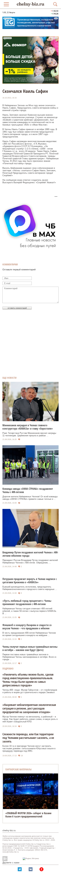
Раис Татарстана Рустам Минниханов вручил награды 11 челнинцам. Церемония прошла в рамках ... (29, 434)
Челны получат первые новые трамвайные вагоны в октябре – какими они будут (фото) (29, 648)
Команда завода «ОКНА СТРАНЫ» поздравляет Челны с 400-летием (27, 490)
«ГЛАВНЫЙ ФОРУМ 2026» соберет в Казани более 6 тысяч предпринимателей (28, 814)
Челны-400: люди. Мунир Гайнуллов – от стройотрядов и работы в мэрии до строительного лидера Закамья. (29, 691)
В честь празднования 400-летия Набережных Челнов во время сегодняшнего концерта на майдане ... (29, 634)
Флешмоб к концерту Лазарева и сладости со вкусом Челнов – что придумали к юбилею (27, 626)
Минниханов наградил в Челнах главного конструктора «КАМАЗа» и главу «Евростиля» (27, 426)
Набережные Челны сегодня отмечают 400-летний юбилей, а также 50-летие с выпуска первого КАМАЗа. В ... (29, 611)
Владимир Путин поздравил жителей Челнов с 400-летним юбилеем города (30, 554)
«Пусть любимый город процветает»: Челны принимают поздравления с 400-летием (26, 602)
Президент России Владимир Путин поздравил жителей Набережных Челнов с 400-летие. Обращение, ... (30, 561)
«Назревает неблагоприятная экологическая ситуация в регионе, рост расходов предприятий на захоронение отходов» (29, 708)
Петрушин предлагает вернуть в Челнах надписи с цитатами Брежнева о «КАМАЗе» (29, 580)
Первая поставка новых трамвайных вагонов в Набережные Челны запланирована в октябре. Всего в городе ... (29, 657)
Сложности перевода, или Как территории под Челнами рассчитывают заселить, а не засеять (28, 737)
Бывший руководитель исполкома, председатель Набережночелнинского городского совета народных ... (29, 588)
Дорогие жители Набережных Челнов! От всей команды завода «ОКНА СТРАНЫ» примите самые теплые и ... (30, 497)
